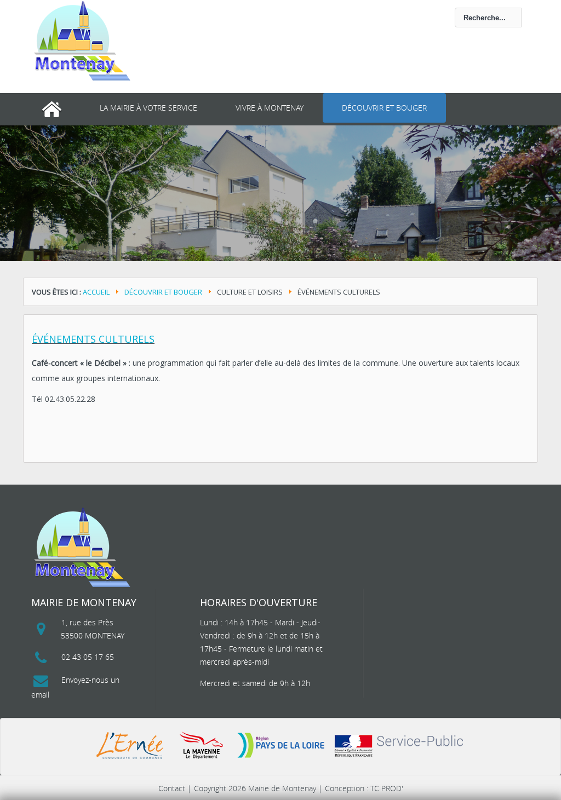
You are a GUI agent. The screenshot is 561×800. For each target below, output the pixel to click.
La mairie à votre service (148, 107)
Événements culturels (93, 339)
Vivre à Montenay (270, 107)
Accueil (96, 292)
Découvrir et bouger (384, 107)
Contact (171, 788)
